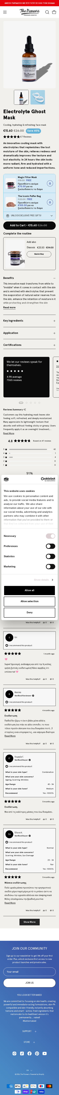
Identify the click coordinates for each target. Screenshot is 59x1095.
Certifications (12, 345)
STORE (27, 1042)
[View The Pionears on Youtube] (44, 1053)
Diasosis (31, 247)
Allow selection (30, 601)
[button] (47, 12)
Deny (29, 612)
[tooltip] (24, 410)
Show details (41, 579)
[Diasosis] (15, 253)
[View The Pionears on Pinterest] (37, 1053)
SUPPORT (26, 1031)
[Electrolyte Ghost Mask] (21, 97)
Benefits (8, 278)
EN (28, 1070)
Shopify (41, 1074)
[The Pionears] (29, 12)
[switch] (50, 546)
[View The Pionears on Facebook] (29, 1053)
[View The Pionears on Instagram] (14, 1053)
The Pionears (25, 1074)
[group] (29, 3)
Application (10, 333)
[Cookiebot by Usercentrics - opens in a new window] (41, 479)
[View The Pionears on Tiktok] (22, 1053)
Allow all (29, 590)
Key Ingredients (13, 320)
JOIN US (29, 983)
